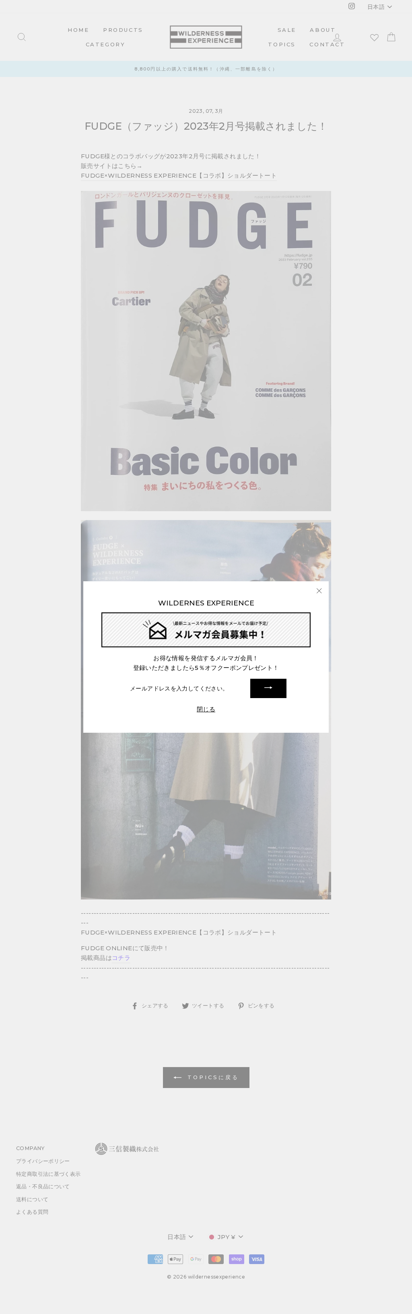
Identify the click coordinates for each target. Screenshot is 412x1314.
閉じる (206, 709)
